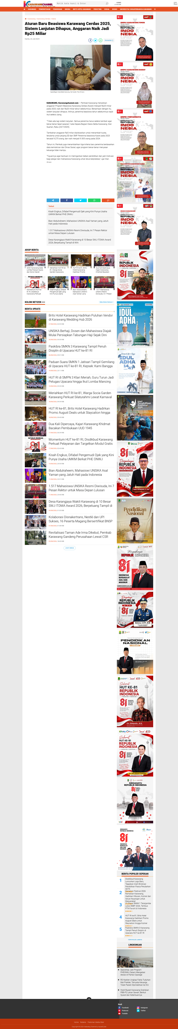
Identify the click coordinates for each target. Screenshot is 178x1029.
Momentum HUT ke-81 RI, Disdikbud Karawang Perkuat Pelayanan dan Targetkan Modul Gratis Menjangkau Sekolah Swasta (81, 444)
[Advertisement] (34, 81)
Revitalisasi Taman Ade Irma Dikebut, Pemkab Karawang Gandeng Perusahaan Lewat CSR (80, 534)
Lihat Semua (69, 548)
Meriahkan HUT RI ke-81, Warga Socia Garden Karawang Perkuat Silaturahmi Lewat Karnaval (80, 395)
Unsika (67, 9)
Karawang (32, 9)
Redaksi (83, 1022)
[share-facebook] (90, 40)
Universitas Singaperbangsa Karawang (136, 9)
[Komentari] (108, 200)
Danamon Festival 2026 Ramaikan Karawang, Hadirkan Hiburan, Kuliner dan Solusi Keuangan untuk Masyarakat (138, 896)
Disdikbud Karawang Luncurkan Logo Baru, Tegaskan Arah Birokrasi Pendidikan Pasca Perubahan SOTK (138, 884)
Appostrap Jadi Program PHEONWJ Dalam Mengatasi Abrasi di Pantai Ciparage (132, 972)
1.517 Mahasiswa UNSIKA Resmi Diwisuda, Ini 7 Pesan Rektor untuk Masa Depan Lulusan (81, 488)
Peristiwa (97, 9)
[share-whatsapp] (100, 40)
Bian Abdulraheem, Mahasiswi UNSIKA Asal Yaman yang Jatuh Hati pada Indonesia (78, 472)
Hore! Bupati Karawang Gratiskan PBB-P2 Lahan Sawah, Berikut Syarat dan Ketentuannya (134, 992)
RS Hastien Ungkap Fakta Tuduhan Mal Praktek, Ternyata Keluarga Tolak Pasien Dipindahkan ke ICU (135, 982)
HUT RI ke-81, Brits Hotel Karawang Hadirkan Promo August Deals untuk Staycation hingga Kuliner (79, 413)
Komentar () (109, 40)
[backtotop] (89, 999)
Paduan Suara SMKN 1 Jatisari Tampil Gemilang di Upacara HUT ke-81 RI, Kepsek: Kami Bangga (81, 364)
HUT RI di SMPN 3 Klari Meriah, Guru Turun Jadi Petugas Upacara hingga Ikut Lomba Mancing (81, 379)
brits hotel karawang (82, 9)
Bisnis (114, 9)
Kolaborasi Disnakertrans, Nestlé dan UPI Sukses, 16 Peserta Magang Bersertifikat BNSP (80, 519)
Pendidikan (57, 9)
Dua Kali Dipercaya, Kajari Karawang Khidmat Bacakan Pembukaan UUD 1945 (79, 426)
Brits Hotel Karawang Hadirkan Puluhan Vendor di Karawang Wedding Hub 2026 (81, 317)
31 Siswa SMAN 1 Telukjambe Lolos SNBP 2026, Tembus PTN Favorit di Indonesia (138, 906)
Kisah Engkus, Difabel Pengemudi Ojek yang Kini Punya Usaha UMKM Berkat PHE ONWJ (81, 457)
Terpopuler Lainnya (135, 940)
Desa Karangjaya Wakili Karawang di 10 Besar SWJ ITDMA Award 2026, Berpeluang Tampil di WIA (80, 506)
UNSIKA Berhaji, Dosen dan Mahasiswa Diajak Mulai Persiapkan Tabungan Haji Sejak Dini (80, 333)
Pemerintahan (44, 9)
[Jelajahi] (175, 3)
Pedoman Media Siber (96, 1022)
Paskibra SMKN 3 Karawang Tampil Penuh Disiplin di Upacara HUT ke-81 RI (77, 348)
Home (76, 1022)
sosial (106, 9)
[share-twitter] (95, 40)
